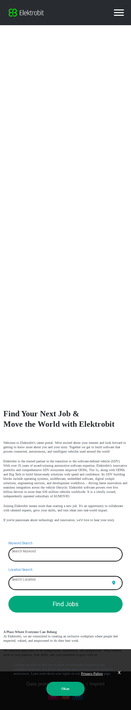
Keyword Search (20, 543)
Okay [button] (65, 689)
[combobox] (66, 555)
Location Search (20, 570)
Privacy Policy (92, 673)
